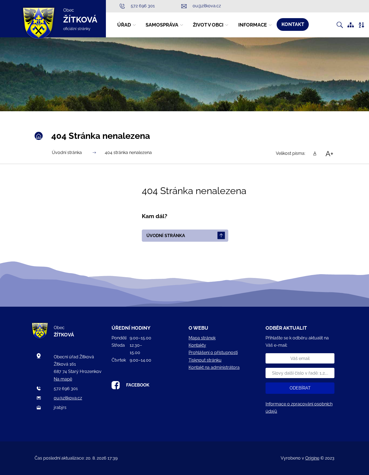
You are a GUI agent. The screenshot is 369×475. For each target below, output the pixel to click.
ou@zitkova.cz (68, 398)
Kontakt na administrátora (214, 367)
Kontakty (197, 345)
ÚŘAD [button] (124, 25)
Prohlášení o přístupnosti (213, 352)
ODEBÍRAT (300, 388)
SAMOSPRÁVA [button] (162, 25)
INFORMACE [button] (252, 25)
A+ (329, 153)
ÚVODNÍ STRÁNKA (165, 235)
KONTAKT (292, 24)
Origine (312, 458)
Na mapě (63, 379)
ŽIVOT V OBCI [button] (208, 25)
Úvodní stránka (67, 152)
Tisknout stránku (205, 360)
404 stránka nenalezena (128, 152)
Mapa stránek (202, 337)
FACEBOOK (137, 384)
